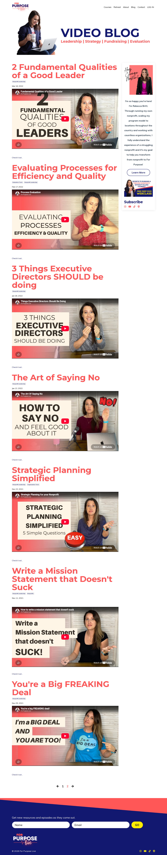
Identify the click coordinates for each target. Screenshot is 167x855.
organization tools (33, 484)
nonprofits (30, 593)
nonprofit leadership (19, 81)
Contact (141, 7)
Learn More (138, 172)
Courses (107, 7)
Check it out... (17, 157)
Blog (133, 7)
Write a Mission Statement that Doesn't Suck (62, 579)
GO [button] (137, 825)
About (126, 7)
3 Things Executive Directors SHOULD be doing (57, 276)
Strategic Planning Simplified (51, 474)
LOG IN (150, 7)
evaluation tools (17, 182)
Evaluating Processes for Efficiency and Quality (64, 172)
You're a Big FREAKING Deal (60, 688)
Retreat (117, 7)
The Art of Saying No (56, 377)
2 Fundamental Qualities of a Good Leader (64, 71)
